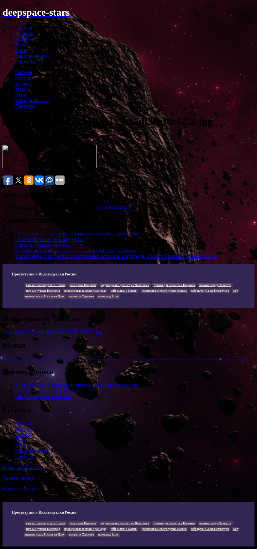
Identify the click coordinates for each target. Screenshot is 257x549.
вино (58, 359)
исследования (100, 359)
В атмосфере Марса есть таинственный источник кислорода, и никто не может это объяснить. (116, 256)
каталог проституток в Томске (45, 285)
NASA (7, 359)
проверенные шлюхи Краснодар (85, 290)
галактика (68, 359)
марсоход (221, 359)
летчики (180, 359)
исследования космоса (123, 359)
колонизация (158, 359)
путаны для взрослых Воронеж (174, 285)
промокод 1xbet (108, 296)
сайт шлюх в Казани (124, 290)
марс (212, 359)
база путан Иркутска (83, 285)
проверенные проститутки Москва (164, 290)
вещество (49, 359)
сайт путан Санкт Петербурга (210, 290)
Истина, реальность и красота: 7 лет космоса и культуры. (75, 250)
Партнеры (26, 61)
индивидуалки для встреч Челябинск (125, 285)
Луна (20, 50)
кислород (144, 359)
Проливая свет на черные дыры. (49, 239)
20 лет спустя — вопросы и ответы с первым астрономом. (77, 233)
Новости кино (18, 488)
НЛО (29, 359)
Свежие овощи (18, 478)
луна (188, 359)
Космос (23, 39)
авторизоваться (114, 207)
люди (205, 359)
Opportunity (18, 359)
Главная (23, 27)
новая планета (236, 359)
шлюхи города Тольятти (215, 285)
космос (170, 359)
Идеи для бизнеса (22, 467)
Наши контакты (32, 56)
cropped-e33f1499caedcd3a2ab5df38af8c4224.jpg (52, 332)
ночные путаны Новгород (43, 290)
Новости (24, 33)
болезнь (38, 359)
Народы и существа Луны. (43, 245)
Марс (20, 44)
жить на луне (83, 359)
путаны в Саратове (81, 296)
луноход (196, 359)
